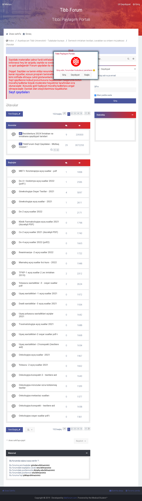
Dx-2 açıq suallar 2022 (30, 211)
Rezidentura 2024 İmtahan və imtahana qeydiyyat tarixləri (36, 135)
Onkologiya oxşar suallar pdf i (34, 415)
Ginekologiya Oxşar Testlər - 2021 (36, 191)
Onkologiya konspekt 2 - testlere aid (38, 375)
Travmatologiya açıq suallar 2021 (36, 324)
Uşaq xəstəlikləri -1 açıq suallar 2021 (38, 293)
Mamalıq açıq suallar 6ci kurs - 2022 (38, 262)
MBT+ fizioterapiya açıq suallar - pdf (38, 171)
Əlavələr (12, 105)
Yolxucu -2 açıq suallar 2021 (33, 364)
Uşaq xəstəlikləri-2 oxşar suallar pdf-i (38, 334)
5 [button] (81, 113)
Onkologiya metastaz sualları (34, 395)
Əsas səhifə (14, 33)
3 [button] (74, 113)
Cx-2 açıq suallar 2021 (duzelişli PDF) (38, 232)
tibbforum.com (70, 498)
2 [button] (71, 113)
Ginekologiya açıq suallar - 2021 (35, 201)
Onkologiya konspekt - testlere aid (37, 405)
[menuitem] (136, 4)
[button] (64, 113)
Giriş (64, 75)
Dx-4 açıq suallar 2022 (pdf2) (34, 242)
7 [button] (85, 113)
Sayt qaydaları (19, 92)
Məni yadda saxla (104, 95)
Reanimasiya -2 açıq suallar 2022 (36, 252)
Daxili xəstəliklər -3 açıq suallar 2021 (38, 303)
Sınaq (28, 33)
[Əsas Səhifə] (71, 10)
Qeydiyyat (75, 75)
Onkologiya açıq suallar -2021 (34, 354)
